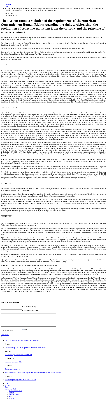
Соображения (14, 394)
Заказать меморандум (12, 369)
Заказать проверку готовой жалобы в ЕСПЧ (20, 380)
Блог (6, 6)
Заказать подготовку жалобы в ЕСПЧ (18, 355)
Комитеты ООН (10, 389)
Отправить (5, 335)
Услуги (7, 385)
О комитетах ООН (15, 391)
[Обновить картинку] (24, 330)
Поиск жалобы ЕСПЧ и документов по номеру (22, 340)
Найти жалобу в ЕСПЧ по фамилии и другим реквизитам (25, 348)
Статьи (11, 398)
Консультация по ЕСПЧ (13, 362)
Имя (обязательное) (29, 307)
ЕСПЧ (7, 383)
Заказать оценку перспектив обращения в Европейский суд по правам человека (33, 372)
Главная (8, 4)
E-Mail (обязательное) (30, 310)
